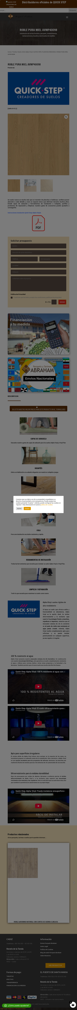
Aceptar (27, 508)
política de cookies (47, 505)
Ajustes (19, 508)
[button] (16, 1006)
